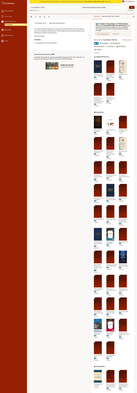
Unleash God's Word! (67, 67)
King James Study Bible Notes (98, 151)
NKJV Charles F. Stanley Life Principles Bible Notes (98, 267)
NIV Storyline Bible (99, 219)
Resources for (105, 40)
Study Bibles (100, 112)
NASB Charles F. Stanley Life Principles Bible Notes (110, 153)
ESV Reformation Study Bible (123, 130)
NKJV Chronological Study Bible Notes (111, 265)
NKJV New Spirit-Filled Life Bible (110, 312)
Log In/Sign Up (129, 1)
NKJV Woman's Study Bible (110, 333)
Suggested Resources (102, 57)
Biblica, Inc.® (38, 59)
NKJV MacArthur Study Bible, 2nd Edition (123, 290)
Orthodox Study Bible (98, 356)
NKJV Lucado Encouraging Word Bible (111, 290)
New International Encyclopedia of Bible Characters (111, 385)
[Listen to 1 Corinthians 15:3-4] (49, 16)
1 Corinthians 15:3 (41, 43)
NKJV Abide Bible (123, 242)
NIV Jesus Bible (123, 198)
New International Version (42, 54)
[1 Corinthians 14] (30, 35)
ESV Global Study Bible (110, 130)
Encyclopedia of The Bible (98, 384)
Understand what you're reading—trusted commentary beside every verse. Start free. (75, 1)
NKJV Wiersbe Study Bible (97, 333)
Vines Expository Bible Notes (110, 356)
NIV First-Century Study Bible (98, 198)
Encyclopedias (100, 366)
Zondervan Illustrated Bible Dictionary (110, 98)
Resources (97, 16)
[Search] (131, 7)
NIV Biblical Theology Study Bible (98, 177)
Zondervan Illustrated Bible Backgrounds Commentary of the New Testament (99, 100)
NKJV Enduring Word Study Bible (123, 265)
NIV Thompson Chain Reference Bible (98, 243)
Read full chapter (39, 36)
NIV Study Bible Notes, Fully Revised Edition (110, 76)
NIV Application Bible (123, 75)
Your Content (115, 16)
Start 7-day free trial (102, 34)
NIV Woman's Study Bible (109, 242)
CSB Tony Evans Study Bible (98, 130)
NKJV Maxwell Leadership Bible (98, 312)
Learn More (116, 34)
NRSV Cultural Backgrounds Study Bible (124, 334)
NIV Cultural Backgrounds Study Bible (124, 177)
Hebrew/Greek (106, 16)
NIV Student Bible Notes (111, 219)
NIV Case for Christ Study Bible (111, 176)
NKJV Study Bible (123, 311)
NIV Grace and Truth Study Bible (98, 75)
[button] (127, 1)
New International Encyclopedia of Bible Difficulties (124, 385)
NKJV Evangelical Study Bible (98, 289)
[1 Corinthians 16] (89, 35)
